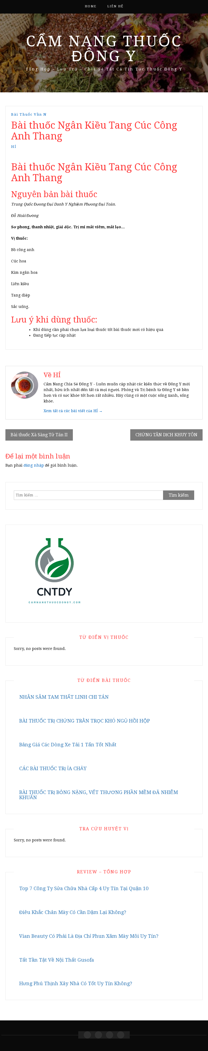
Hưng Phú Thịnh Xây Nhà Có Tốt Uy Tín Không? (75, 983)
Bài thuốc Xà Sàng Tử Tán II (39, 434)
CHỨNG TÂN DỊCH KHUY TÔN (166, 434)
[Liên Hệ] (109, 1035)
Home (90, 6)
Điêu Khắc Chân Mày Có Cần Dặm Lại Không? (72, 912)
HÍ (14, 147)
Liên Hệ (115, 6)
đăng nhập (34, 465)
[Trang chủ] (87, 1035)
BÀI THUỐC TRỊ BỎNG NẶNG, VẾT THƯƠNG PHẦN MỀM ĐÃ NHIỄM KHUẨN (98, 795)
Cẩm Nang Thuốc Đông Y (104, 48)
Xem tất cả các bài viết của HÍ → (73, 411)
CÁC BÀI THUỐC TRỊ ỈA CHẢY (53, 768)
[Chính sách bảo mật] (120, 1035)
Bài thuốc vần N (29, 114)
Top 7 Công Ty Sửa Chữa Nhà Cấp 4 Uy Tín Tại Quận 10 (83, 888)
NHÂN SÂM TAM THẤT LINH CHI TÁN (64, 697)
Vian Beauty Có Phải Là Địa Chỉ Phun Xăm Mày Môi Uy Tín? (88, 936)
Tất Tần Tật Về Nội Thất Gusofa (56, 960)
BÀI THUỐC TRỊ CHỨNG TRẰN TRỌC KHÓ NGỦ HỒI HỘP (84, 721)
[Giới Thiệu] (98, 1035)
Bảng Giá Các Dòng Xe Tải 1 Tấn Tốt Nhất (67, 744)
